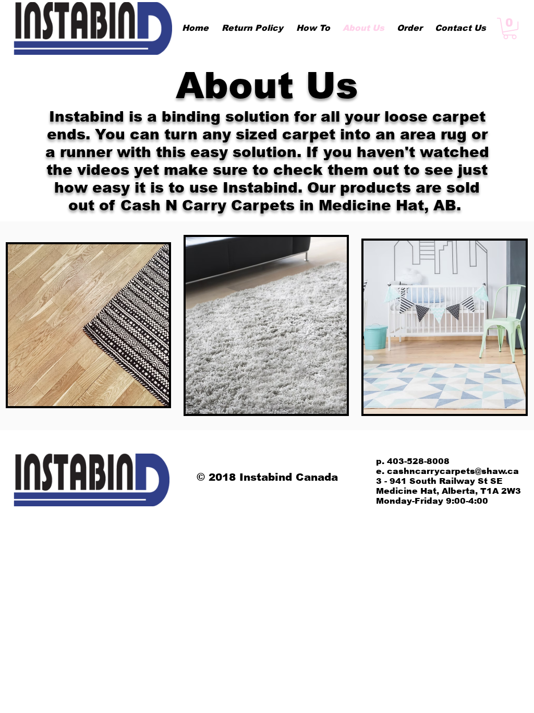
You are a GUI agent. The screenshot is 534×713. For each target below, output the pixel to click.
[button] (510, 28)
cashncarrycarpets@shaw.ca (453, 471)
